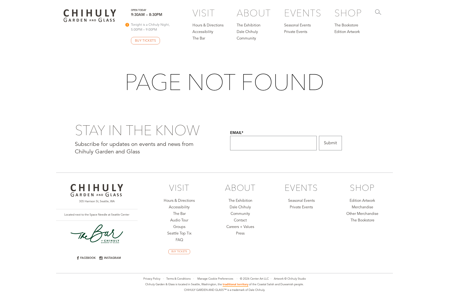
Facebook (88, 258)
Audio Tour (179, 220)
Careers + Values (240, 227)
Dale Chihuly (247, 32)
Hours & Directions (208, 25)
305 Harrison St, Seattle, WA (97, 201)
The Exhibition (249, 25)
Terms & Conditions (178, 279)
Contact (240, 220)
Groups (179, 227)
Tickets (145, 40)
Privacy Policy (151, 279)
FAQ (179, 240)
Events (303, 13)
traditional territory (235, 284)
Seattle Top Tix (179, 233)
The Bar (198, 38)
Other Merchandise (362, 214)
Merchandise (362, 207)
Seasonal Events (297, 25)
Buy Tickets (179, 251)
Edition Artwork (347, 32)
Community (246, 38)
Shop (348, 13)
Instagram (112, 258)
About (254, 13)
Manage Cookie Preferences (215, 279)
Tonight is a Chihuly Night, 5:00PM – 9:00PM (150, 27)
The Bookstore (346, 25)
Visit (203, 13)
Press (240, 233)
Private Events (295, 32)
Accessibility (202, 32)
